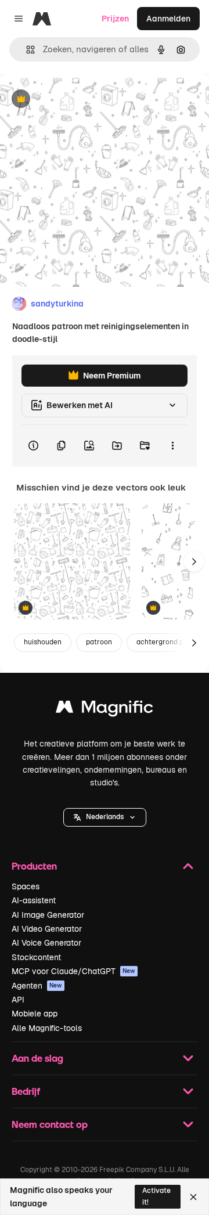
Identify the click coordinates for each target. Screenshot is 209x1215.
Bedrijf (26, 1091)
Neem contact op (50, 1124)
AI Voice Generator (46, 943)
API (18, 999)
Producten (34, 866)
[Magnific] (104, 710)
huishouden (43, 642)
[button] (104, 817)
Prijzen (115, 18)
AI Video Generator (47, 929)
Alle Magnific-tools (47, 1028)
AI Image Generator (48, 915)
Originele (76, 99)
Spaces (25, 886)
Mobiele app (34, 1013)
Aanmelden (168, 18)
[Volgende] (193, 561)
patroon (99, 642)
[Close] (193, 1197)
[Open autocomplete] (26, 49)
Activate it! (156, 1196)
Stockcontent (36, 957)
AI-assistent (34, 900)
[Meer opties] (172, 445)
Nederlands (105, 816)
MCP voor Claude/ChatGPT (73, 971)
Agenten (37, 985)
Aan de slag (37, 1058)
